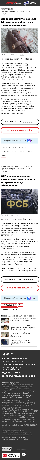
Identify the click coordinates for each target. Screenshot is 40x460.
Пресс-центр (8, 365)
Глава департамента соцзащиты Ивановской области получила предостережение (21, 342)
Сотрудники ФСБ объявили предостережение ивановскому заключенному (21, 334)
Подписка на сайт (11, 373)
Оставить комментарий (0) (20, 130)
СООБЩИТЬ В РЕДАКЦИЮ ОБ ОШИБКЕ (18, 376)
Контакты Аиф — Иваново (14, 358)
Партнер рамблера (21, 449)
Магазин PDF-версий (25, 365)
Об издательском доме (13, 361)
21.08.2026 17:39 (7, 166)
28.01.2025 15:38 (7, 9)
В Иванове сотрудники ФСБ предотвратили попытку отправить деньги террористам (22, 327)
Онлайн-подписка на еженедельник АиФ (12, 369)
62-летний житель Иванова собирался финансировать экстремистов (23, 319)
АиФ (22, 55)
